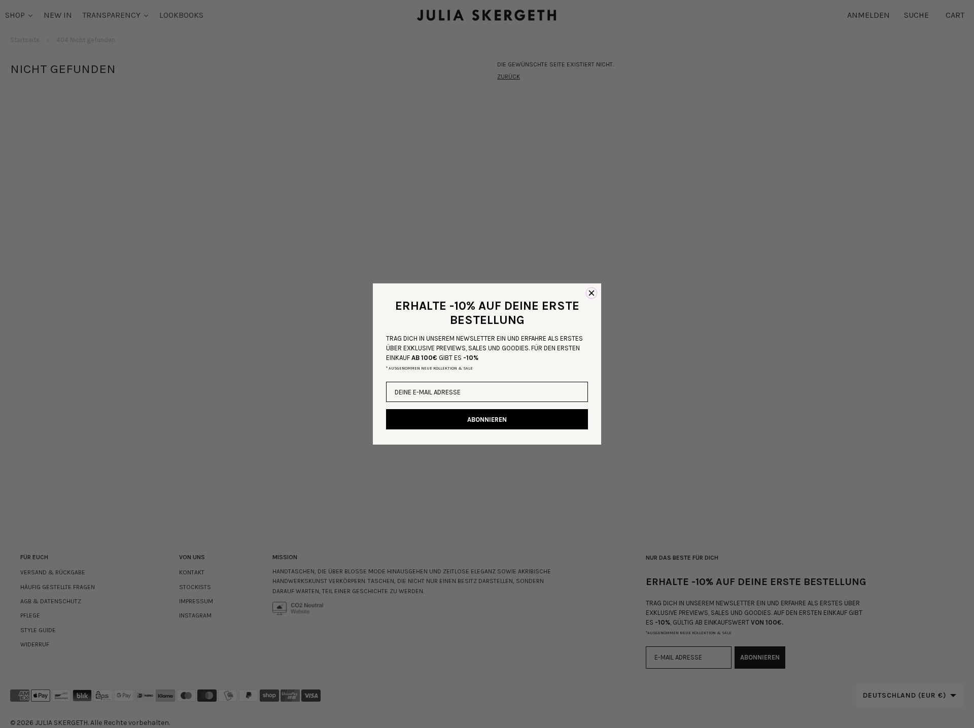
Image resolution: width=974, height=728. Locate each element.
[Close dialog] (591, 293)
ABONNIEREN (487, 419)
